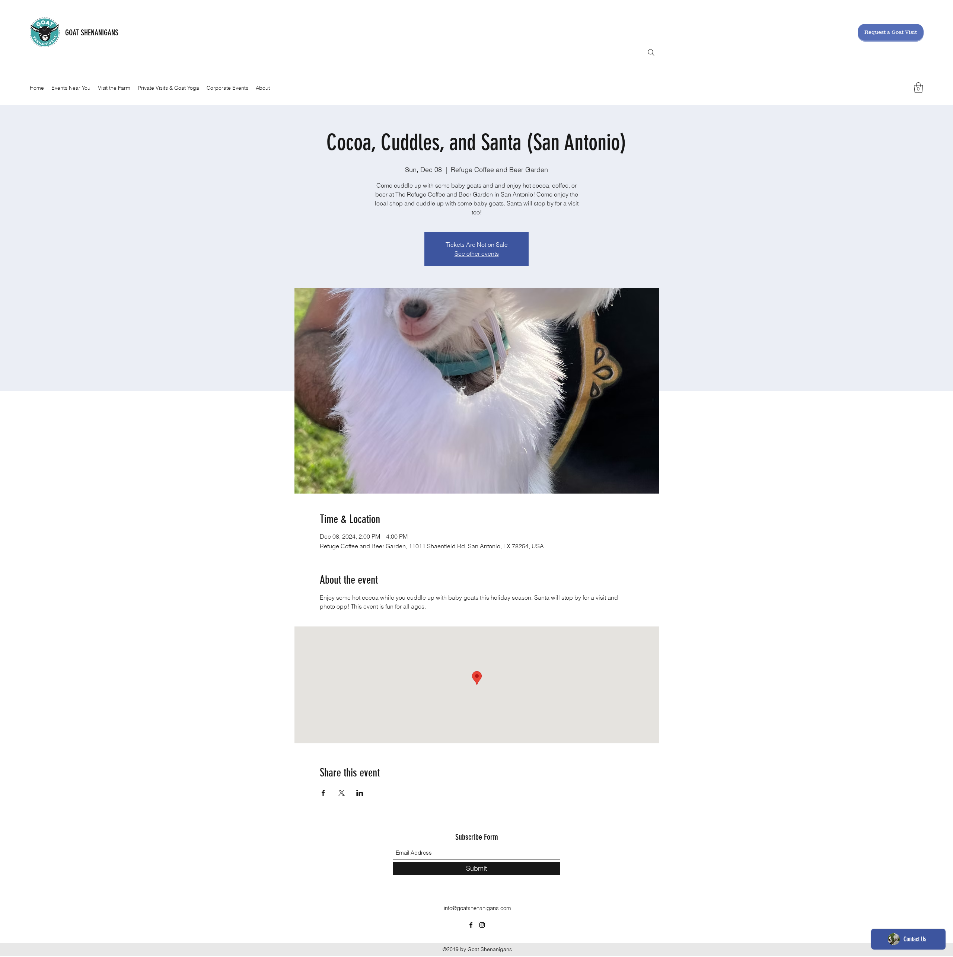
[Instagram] (482, 925)
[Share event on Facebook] (323, 793)
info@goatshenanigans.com (477, 908)
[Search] (651, 52)
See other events (477, 253)
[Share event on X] (341, 793)
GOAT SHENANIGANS (91, 33)
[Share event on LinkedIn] (359, 793)
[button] (918, 87)
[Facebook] (471, 925)
